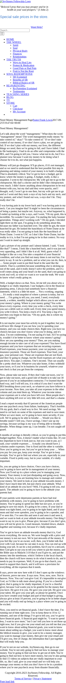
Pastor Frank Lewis (42, 120)
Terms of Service (23, 678)
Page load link (7, 681)
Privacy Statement (42, 678)
